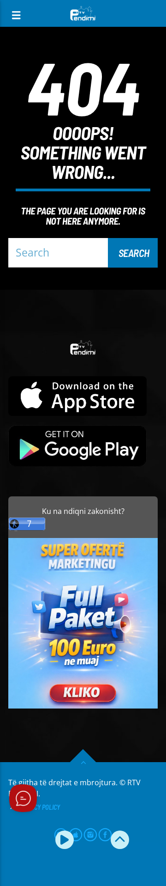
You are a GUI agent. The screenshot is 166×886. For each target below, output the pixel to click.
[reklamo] (83, 706)
